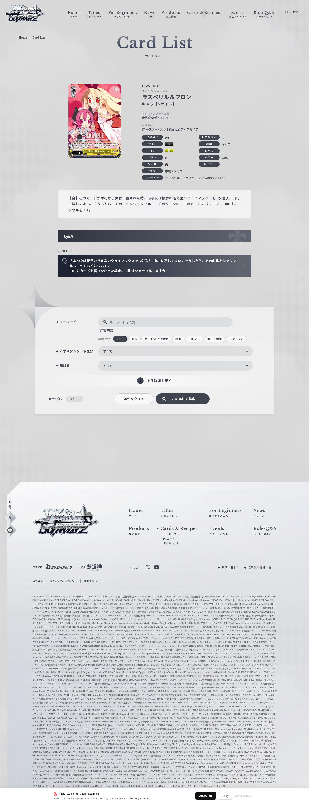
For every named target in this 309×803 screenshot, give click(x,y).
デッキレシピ (171, 543)
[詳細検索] (106, 330)
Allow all (205, 796)
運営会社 (37, 581)
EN (295, 12)
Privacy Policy (138, 798)
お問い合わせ (230, 567)
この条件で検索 (183, 398)
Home (23, 37)
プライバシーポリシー (63, 581)
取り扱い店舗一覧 (260, 567)
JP (286, 12)
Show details (243, 795)
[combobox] (175, 351)
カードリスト (171, 534)
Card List (38, 37)
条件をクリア (134, 398)
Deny (225, 796)
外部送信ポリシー (95, 581)
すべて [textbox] (107, 351)
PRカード (169, 538)
